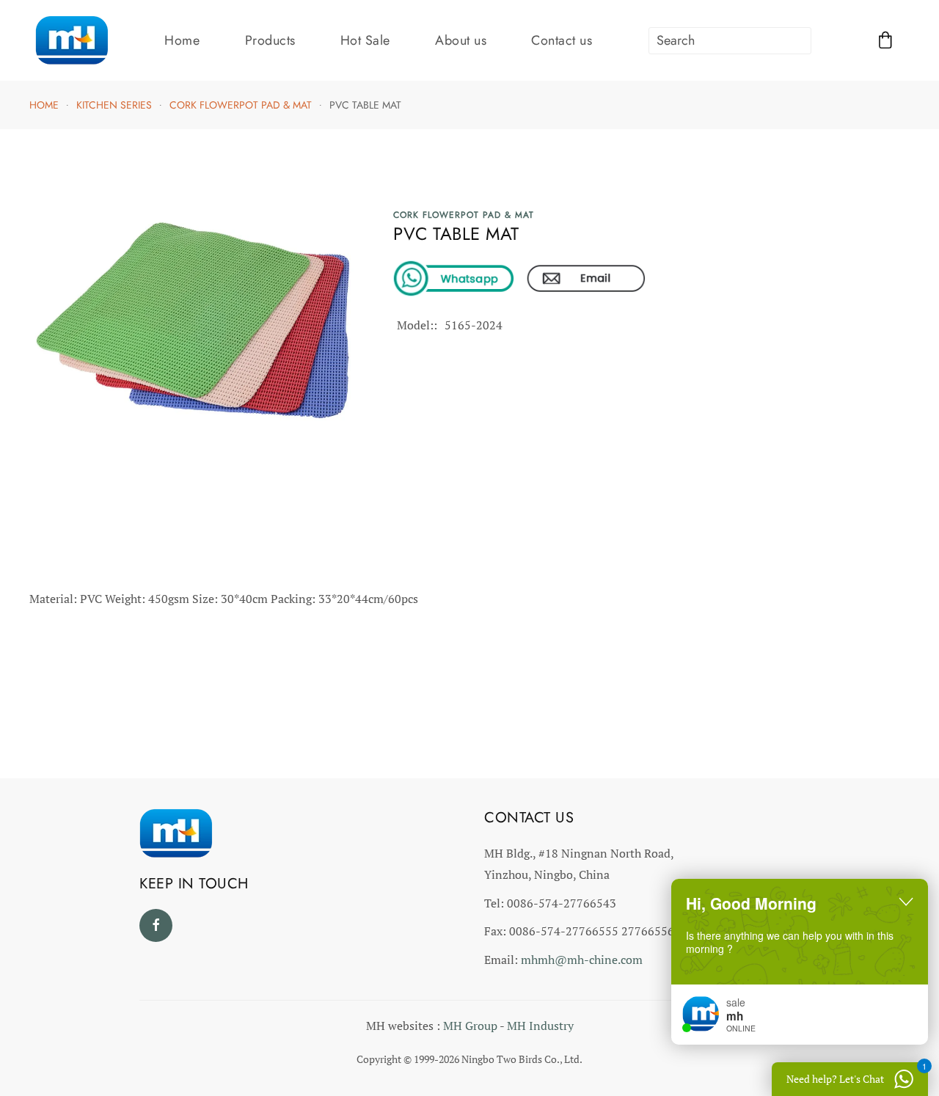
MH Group (470, 1026)
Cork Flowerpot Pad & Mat (463, 215)
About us (460, 40)
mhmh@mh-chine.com (582, 959)
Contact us (561, 40)
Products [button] (270, 40)
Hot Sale (365, 40)
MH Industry (540, 1026)
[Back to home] (71, 40)
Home (182, 40)
